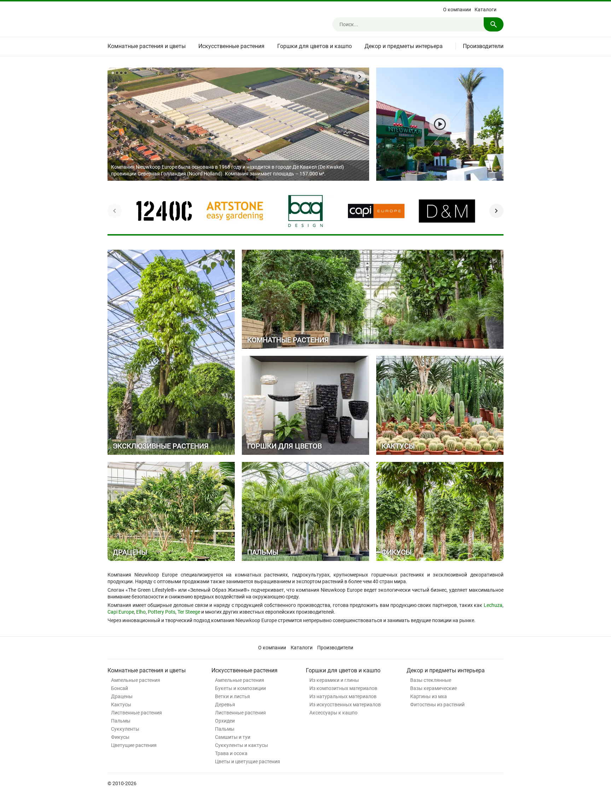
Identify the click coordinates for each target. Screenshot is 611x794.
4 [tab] (125, 73)
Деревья (225, 704)
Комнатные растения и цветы (146, 46)
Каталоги (485, 9)
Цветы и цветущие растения (247, 761)
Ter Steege (189, 612)
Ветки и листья (232, 696)
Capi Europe (120, 612)
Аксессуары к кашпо (333, 712)
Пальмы (120, 721)
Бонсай (119, 688)
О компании (457, 9)
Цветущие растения (134, 745)
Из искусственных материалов (345, 704)
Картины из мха (428, 696)
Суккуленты (125, 729)
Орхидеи (225, 721)
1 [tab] (113, 73)
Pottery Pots (161, 612)
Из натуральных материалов (343, 696)
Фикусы (120, 737)
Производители (483, 46)
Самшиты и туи (232, 737)
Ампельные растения (135, 680)
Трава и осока (231, 753)
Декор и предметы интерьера (404, 46)
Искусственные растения (231, 46)
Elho (141, 612)
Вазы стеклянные (430, 680)
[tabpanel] (238, 124)
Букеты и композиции (240, 688)
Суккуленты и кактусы (241, 745)
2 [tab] (117, 73)
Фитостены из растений (437, 704)
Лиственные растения (136, 712)
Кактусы (121, 704)
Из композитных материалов (343, 688)
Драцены (122, 696)
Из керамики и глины (334, 680)
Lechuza (493, 605)
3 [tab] (121, 73)
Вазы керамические (433, 688)
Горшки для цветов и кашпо (314, 46)
